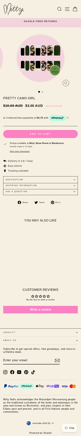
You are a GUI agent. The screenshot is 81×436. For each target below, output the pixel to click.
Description (14, 180)
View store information (20, 151)
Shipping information (21, 185)
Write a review (40, 309)
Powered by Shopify (40, 433)
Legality (9, 332)
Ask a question (17, 191)
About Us (9, 340)
